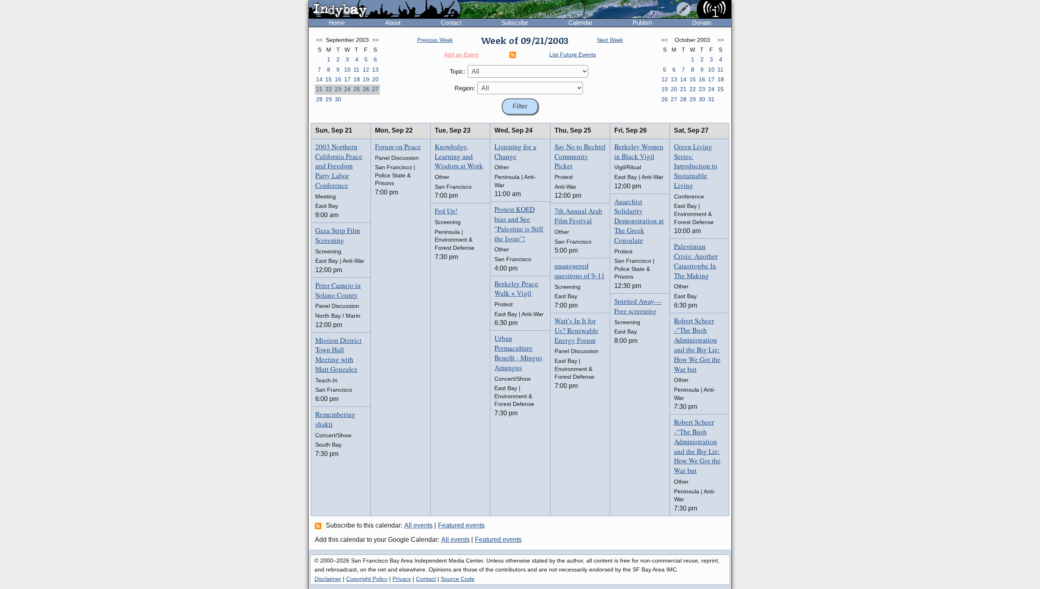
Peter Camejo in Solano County (338, 290)
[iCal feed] (319, 525)
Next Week (610, 40)
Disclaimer (327, 579)
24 (347, 89)
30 (338, 99)
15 (328, 79)
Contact (451, 22)
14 (319, 79)
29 (328, 99)
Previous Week (435, 40)
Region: (465, 88)
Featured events (461, 525)
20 (375, 79)
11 (356, 69)
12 (366, 69)
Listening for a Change (515, 151)
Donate (701, 22)
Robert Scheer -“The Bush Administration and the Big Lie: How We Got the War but (697, 345)
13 (375, 69)
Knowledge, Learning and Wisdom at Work (459, 156)
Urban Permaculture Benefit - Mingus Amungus (518, 353)
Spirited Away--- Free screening (638, 306)
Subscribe (514, 22)
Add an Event (461, 54)
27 (375, 89)
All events (418, 525)
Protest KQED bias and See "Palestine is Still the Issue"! (518, 224)
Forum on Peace (398, 146)
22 (328, 89)
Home (337, 22)
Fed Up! (446, 211)
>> (375, 40)
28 (319, 99)
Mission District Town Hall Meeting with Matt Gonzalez (338, 355)
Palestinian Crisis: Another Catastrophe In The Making (696, 261)
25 (356, 89)
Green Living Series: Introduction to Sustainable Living (695, 166)
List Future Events (572, 54)
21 (319, 89)
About (393, 22)
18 (356, 79)
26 (366, 89)
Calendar (580, 22)
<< (319, 40)
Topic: (457, 71)
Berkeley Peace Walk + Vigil (516, 288)
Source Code (457, 579)
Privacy (401, 579)
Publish (642, 22)
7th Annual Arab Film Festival (578, 215)
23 (338, 89)
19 (366, 79)
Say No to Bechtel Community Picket (580, 156)
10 (347, 69)
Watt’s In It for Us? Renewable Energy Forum (576, 330)
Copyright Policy (367, 579)
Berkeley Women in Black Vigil (638, 151)
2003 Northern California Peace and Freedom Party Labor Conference (338, 166)
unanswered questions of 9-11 (580, 270)
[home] (384, 10)
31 (711, 99)
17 (347, 79)
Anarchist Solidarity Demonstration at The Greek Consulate (639, 221)
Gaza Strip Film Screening (337, 235)
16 (338, 79)
